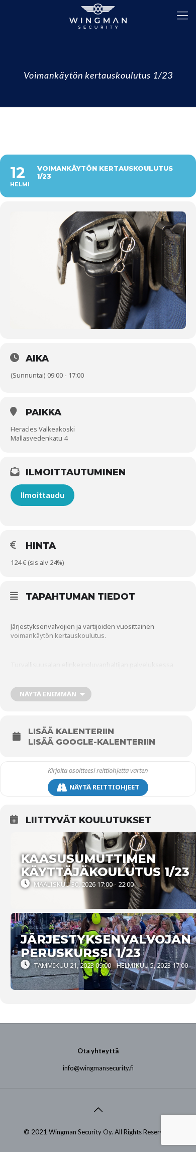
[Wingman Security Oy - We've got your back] (98, 15)
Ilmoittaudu (42, 494)
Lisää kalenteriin (71, 731)
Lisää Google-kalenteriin (91, 742)
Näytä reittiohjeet (104, 786)
